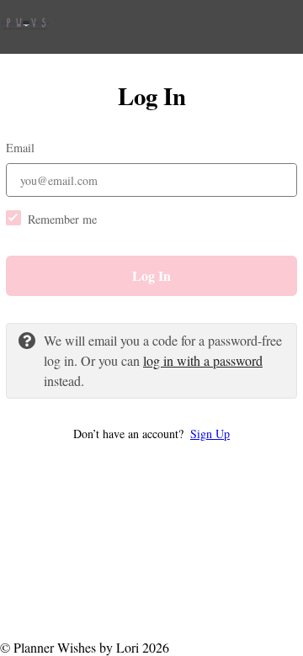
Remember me (62, 219)
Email (20, 148)
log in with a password (203, 360)
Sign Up (210, 434)
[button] (151, 434)
